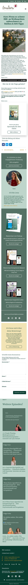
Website (4, 386)
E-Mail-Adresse (6, 381)
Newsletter (13, 571)
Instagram (6, 91)
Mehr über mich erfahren (10, 205)
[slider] (24, 80)
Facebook (12, 91)
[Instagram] (12, 318)
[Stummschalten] (21, 80)
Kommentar (5, 362)
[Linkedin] (15, 318)
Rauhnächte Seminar (18, 74)
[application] (14, 80)
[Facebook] (8, 318)
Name (4, 376)
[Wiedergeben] (3, 80)
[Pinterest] (19, 318)
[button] (25, 9)
